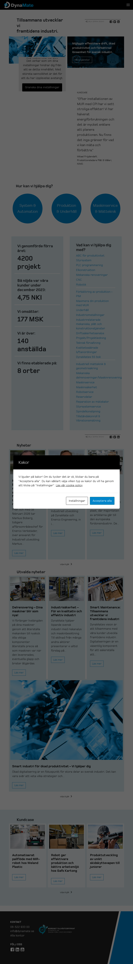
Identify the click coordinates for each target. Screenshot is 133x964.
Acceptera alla (102, 500)
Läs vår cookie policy (69, 485)
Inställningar (77, 500)
